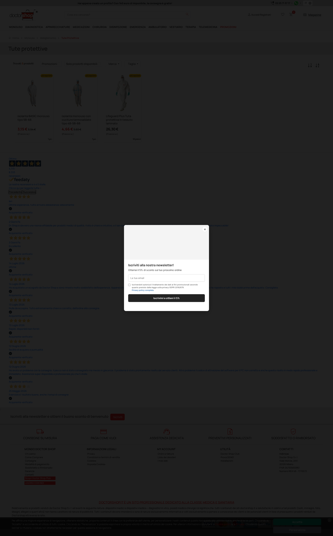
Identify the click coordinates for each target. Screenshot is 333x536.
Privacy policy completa (142, 290)
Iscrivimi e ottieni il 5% (166, 298)
